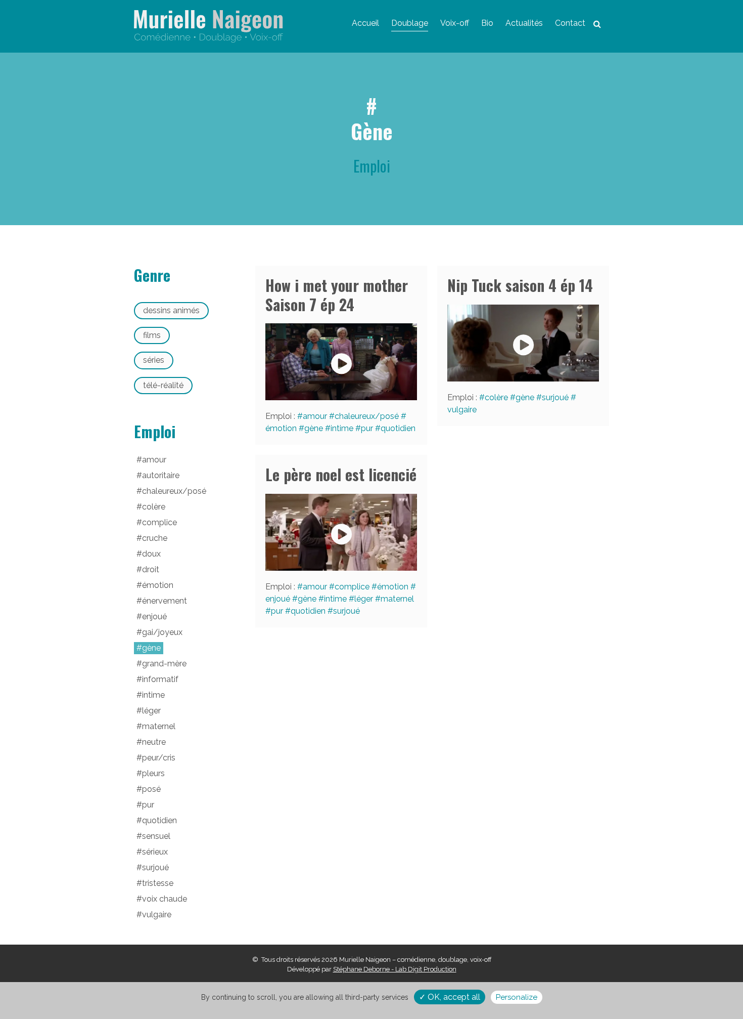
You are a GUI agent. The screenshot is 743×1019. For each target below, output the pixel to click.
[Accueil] (208, 26)
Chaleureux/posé (367, 416)
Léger (363, 599)
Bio (487, 23)
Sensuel (156, 836)
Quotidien (398, 428)
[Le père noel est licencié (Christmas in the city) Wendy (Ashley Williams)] (341, 532)
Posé (151, 789)
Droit (150, 569)
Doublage (409, 23)
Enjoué (154, 616)
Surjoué (555, 397)
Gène (313, 428)
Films (152, 335)
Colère (496, 397)
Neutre (154, 742)
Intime (342, 428)
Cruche (154, 538)
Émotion (392, 586)
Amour (315, 416)
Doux (151, 554)
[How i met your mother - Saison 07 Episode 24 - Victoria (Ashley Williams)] (341, 361)
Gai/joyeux (162, 632)
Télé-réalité (163, 385)
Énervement (164, 601)
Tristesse (157, 883)
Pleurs (153, 773)
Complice (352, 586)
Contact (570, 23)
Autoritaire (160, 475)
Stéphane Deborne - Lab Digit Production (394, 969)
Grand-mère (164, 663)
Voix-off (454, 23)
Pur (367, 428)
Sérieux (155, 852)
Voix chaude (164, 899)
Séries (153, 360)
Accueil (365, 23)
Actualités (524, 23)
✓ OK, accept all (449, 997)
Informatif (160, 679)
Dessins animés (171, 310)
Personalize (516, 997)
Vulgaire (156, 914)
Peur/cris (158, 757)
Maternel (397, 599)
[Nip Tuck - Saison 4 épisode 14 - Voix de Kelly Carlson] (523, 343)
